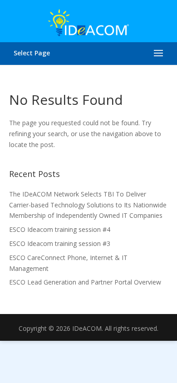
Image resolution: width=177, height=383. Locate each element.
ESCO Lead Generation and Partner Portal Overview (85, 282)
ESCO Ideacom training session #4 (59, 229)
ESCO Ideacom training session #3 (59, 243)
